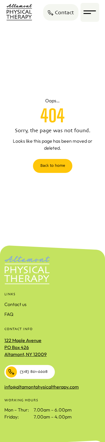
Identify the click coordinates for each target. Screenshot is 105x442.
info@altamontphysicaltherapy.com (41, 387)
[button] (89, 12)
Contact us (15, 304)
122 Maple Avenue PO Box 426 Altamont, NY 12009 (25, 347)
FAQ (8, 314)
